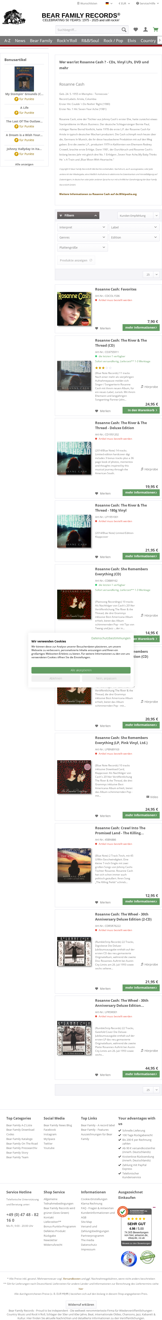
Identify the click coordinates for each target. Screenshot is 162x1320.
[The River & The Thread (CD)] (74, 376)
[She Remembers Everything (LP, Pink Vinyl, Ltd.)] (74, 777)
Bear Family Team (17, 1157)
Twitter (48, 1143)
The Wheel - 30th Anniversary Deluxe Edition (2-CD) (123, 917)
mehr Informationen (140, 327)
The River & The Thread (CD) (121, 343)
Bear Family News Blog (58, 1125)
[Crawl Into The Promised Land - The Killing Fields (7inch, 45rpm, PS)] (74, 865)
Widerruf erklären (81, 1305)
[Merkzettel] (135, 29)
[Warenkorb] (156, 29)
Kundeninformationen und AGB (98, 1215)
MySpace (49, 1139)
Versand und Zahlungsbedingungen (95, 1228)
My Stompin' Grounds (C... (24, 94)
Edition (116, 237)
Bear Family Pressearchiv (21, 1148)
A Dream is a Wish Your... (24, 135)
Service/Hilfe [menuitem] (147, 3)
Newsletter (50, 1240)
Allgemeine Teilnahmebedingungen (58, 1201)
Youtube (49, 1148)
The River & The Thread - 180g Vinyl (121, 508)
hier (81, 1289)
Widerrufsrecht (53, 1245)
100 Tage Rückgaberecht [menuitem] (137, 1135)
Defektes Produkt (55, 1231)
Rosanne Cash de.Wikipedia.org (98, 194)
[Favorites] (74, 309)
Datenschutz (89, 1245)
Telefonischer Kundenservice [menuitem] (131, 1175)
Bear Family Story (17, 1152)
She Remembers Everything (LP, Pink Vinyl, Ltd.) (121, 740)
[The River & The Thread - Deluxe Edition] (74, 458)
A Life (24, 108)
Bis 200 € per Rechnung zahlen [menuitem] (136, 1141)
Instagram (50, 1134)
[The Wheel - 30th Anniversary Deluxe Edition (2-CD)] (74, 951)
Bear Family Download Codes (20, 1132)
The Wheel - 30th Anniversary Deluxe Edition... (121, 1003)
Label (115, 227)
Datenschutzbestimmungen (111, 638)
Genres (64, 237)
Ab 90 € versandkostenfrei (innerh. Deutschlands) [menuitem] (138, 1150)
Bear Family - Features (95, 1130)
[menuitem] (91, 29)
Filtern (69, 215)
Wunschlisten (88, 3)
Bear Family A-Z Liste (19, 1125)
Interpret (65, 227)
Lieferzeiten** (52, 1222)
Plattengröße (68, 247)
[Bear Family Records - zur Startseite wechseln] (14, 17)
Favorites (115, 289)
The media (87, 1240)
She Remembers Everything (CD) (121, 571)
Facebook (50, 1130)
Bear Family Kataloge (19, 1139)
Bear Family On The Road (22, 1143)
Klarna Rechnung (91, 1203)
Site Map (86, 1222)
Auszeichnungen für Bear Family (96, 1136)
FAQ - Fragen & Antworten (97, 1208)
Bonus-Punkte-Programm (60, 1226)
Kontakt (49, 1217)
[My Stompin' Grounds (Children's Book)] (24, 79)
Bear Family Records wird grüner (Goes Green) (59, 1210)
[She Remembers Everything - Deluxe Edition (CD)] (74, 688)
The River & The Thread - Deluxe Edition (121, 425)
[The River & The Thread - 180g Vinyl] (74, 531)
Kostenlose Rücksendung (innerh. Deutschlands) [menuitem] (138, 1158)
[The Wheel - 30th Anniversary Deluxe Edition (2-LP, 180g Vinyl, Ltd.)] (74, 1037)
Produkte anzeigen (73, 260)
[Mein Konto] (146, 29)
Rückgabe (50, 1236)
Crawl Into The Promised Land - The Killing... (120, 830)
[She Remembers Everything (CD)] (74, 604)
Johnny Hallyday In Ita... (24, 149)
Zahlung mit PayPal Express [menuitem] (134, 1167)
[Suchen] (124, 29)
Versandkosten (72, 1278)
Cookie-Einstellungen (94, 1199)
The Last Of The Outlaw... (24, 121)
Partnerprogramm (92, 1236)
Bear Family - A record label (98, 1125)
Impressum (88, 1249)
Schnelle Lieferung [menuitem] (133, 1130)
